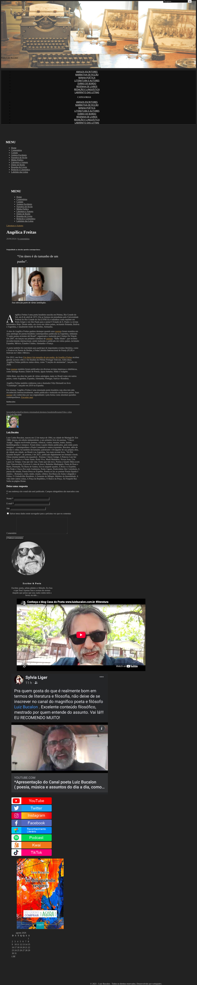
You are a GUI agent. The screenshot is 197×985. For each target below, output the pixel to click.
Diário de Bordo (86, 83)
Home (13, 148)
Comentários (16, 150)
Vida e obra (67, 412)
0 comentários (23, 239)
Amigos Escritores (87, 71)
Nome (9, 498)
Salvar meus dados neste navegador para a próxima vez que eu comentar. (40, 513)
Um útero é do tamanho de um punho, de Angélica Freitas (47, 357)
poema (58, 331)
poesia (9, 395)
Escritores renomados (30, 412)
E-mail (10, 503)
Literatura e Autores (86, 80)
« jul (13, 956)
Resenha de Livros (86, 86)
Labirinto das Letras (87, 92)
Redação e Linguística (87, 89)
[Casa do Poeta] (69, 53)
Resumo (58, 412)
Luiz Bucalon (15, 414)
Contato (14, 153)
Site (8, 508)
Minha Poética (86, 77)
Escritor (17, 412)
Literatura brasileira (47, 412)
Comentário (11, 533)
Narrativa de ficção (86, 74)
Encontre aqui (27, 397)
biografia (10, 412)
